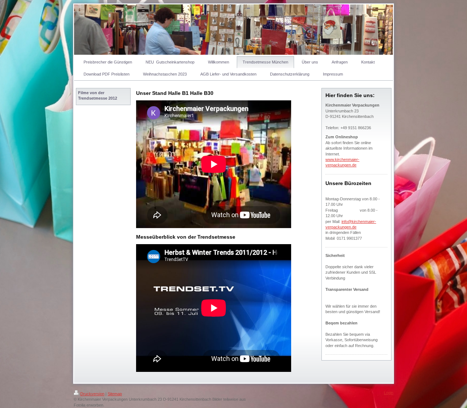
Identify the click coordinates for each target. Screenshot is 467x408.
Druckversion (92, 394)
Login (388, 392)
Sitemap (115, 394)
